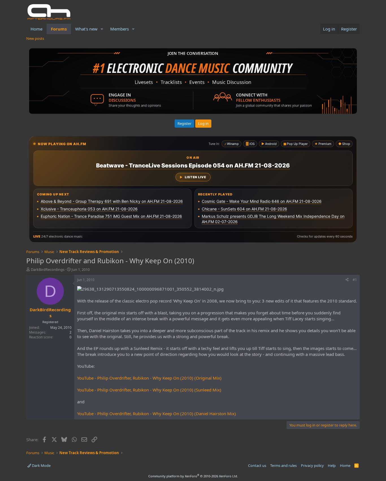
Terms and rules (283, 465)
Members (119, 29)
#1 (355, 279)
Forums (59, 29)
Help (332, 465)
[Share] (347, 280)
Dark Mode (41, 465)
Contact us (257, 465)
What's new (86, 29)
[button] (102, 29)
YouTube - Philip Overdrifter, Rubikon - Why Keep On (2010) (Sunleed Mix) (149, 390)
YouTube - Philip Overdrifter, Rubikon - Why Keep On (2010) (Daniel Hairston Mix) (156, 413)
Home (36, 29)
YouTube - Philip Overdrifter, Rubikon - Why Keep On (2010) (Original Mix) (149, 378)
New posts (35, 38)
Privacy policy (312, 465)
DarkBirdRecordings (47, 269)
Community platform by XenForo (193, 476)
